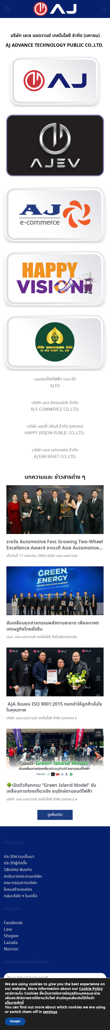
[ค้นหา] (104, 9)
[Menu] (7, 9)
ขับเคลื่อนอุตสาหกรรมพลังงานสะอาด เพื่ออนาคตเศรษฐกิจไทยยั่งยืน (52, 626)
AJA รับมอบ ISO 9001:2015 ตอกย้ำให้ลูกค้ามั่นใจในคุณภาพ (54, 707)
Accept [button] (15, 1021)
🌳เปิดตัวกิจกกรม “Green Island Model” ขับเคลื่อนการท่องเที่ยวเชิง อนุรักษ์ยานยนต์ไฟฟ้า (51, 788)
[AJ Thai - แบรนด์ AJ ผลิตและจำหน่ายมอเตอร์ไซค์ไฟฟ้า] (55, 9)
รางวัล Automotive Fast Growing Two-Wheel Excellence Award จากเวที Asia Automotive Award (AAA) (54, 548)
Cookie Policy (91, 989)
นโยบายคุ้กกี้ (14, 1003)
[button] (55, 815)
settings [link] (50, 1012)
